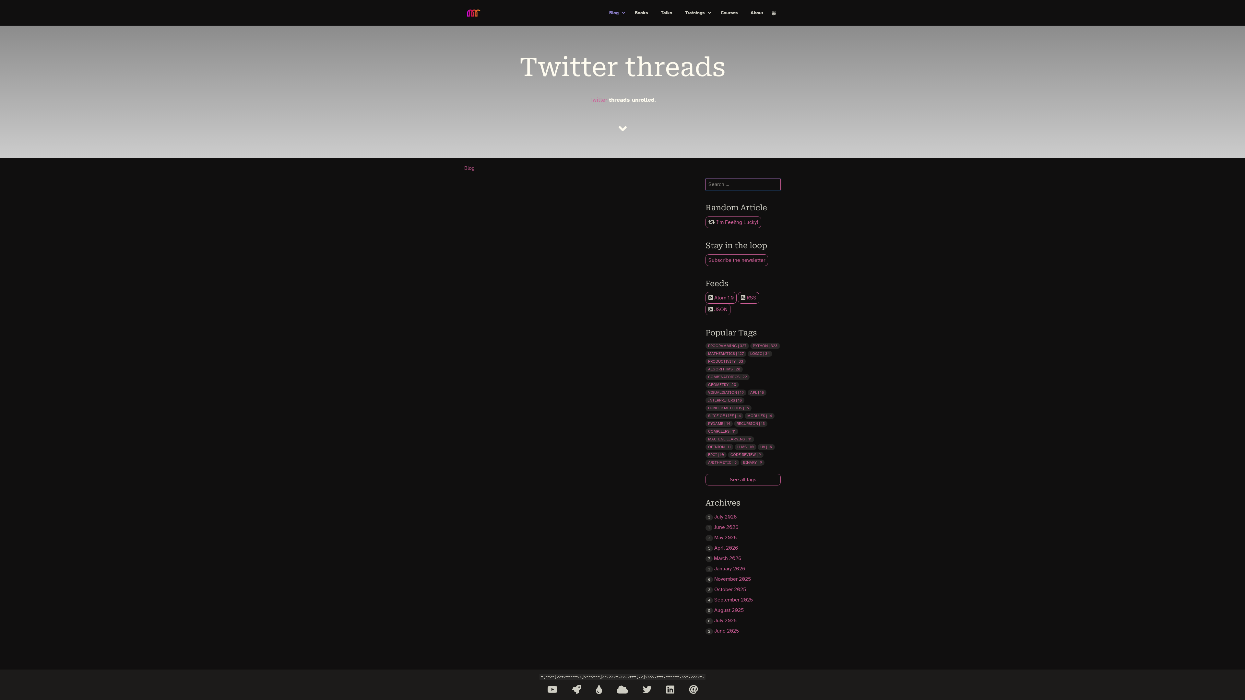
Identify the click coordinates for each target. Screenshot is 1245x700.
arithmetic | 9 (722, 462)
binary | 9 (752, 462)
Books (641, 13)
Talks (666, 13)
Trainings (695, 13)
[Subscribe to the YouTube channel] (552, 689)
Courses (729, 13)
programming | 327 (727, 346)
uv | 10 (766, 447)
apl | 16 (757, 392)
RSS (750, 297)
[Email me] (693, 689)
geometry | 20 (722, 385)
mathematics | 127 (726, 354)
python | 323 (765, 346)
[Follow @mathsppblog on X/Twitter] (647, 689)
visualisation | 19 (726, 392)
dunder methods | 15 (728, 408)
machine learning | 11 (730, 439)
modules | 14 (759, 416)
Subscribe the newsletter (736, 260)
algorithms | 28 (724, 369)
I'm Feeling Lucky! (736, 222)
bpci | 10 (716, 455)
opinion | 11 (719, 447)
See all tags (743, 479)
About (757, 13)
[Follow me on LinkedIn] (670, 689)
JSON (720, 309)
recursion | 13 (751, 424)
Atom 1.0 (723, 297)
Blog (614, 13)
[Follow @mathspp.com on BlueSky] (622, 689)
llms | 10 (745, 447)
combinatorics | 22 (727, 377)
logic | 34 (760, 354)
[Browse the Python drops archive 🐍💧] (599, 689)
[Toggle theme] (774, 13)
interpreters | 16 (725, 400)
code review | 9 (745, 455)
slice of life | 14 (724, 416)
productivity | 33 (725, 361)
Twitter (598, 100)
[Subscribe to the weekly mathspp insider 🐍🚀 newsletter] (576, 689)
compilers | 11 (722, 431)
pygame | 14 (719, 424)
